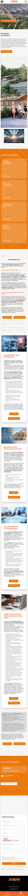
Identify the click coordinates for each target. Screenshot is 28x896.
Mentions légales (14, 886)
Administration (14, 889)
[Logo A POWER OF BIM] (14, 3)
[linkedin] (26, 2)
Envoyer (14, 863)
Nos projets (6, 51)
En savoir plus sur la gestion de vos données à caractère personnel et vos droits (12, 859)
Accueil (3, 255)
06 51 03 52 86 (19, 317)
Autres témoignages (9, 783)
